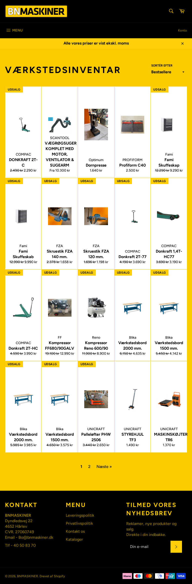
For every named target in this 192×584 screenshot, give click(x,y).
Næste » (104, 466)
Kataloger (74, 539)
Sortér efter (161, 65)
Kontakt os (75, 531)
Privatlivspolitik (79, 523)
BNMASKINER (27, 576)
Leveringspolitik (80, 515)
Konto (182, 30)
